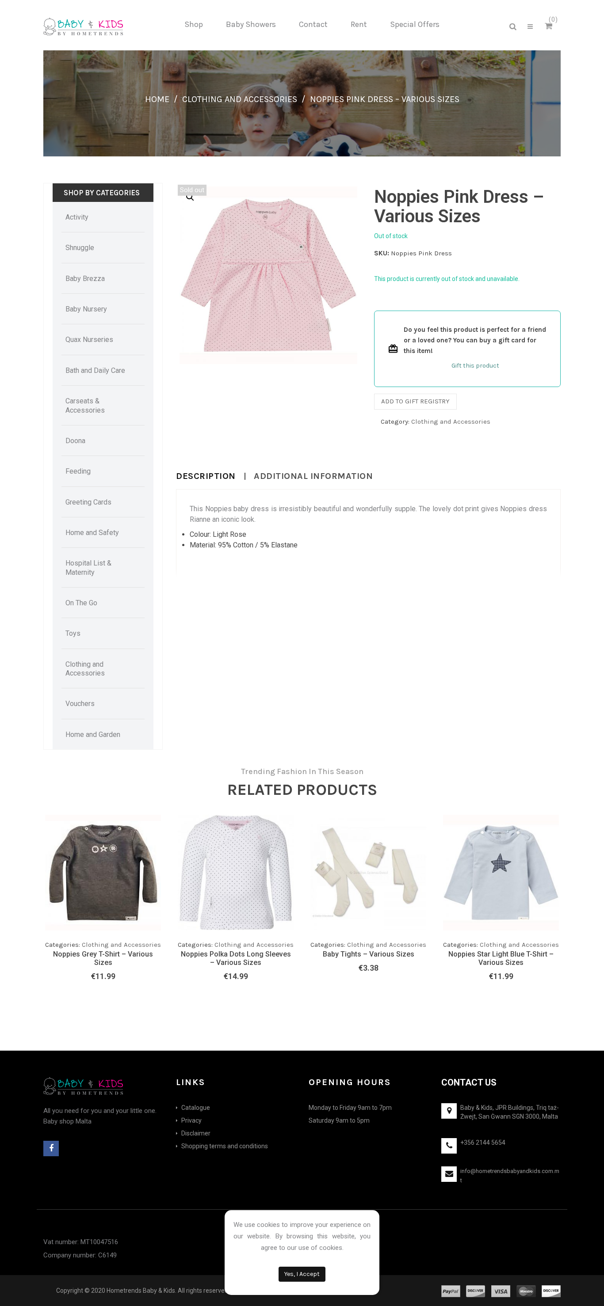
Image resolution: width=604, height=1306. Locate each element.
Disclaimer (195, 1133)
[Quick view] (154, 910)
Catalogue (195, 1107)
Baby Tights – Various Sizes (368, 954)
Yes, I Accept (302, 1274)
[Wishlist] (136, 912)
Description (206, 476)
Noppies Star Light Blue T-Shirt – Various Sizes (501, 958)
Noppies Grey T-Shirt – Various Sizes (103, 958)
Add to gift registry (415, 401)
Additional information (313, 476)
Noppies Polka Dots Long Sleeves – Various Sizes (236, 958)
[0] (550, 26)
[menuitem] (193, 24)
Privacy (191, 1120)
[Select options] (118, 910)
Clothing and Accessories (239, 99)
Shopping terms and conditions (224, 1146)
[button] (190, 197)
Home (157, 99)
